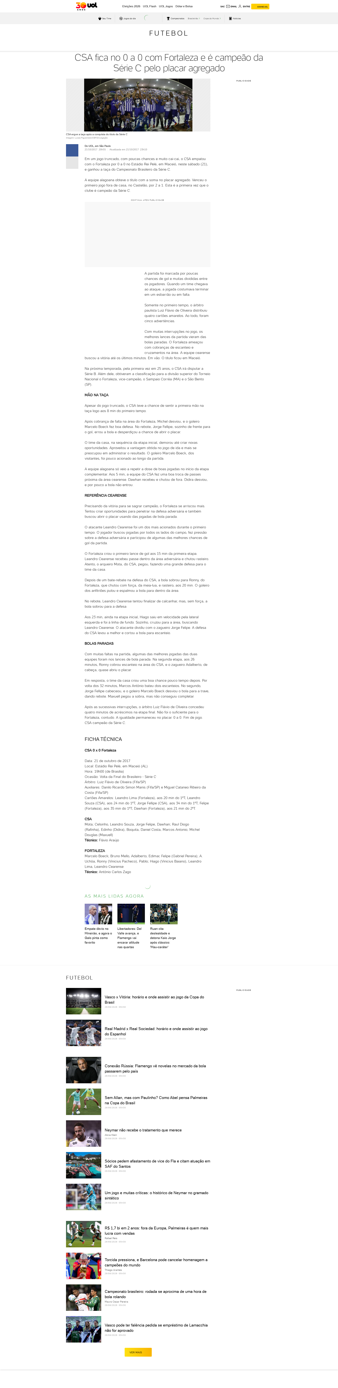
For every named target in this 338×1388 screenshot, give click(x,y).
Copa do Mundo (211, 18)
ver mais (136, 1352)
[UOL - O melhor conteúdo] (87, 6)
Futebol (169, 33)
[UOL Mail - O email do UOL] (231, 6)
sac (222, 6)
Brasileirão (193, 18)
